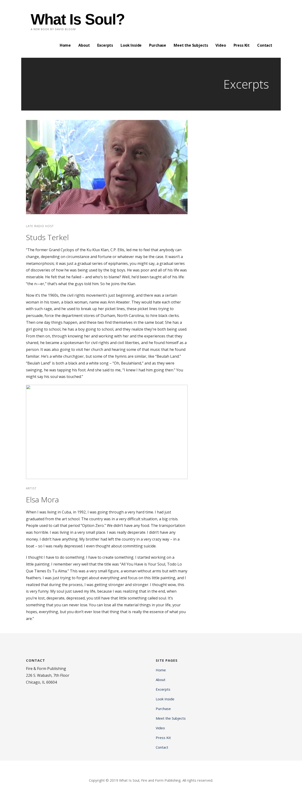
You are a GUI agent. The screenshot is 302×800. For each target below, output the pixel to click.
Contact (264, 45)
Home (65, 45)
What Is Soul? (78, 19)
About (84, 45)
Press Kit (242, 45)
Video (220, 45)
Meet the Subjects (191, 45)
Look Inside (131, 45)
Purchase (157, 45)
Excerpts (105, 45)
